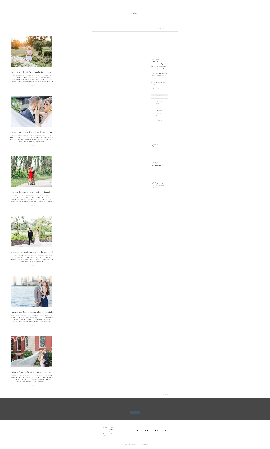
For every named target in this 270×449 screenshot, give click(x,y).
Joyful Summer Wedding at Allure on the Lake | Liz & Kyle (31, 253)
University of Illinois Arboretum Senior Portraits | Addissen (32, 73)
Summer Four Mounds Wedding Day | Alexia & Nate (32, 132)
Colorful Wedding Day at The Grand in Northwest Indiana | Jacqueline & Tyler (31, 373)
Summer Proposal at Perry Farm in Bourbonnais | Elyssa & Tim (31, 193)
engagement (31, 189)
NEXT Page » (166, 394)
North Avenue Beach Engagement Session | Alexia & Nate (32, 313)
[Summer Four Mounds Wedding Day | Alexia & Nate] (31, 111)
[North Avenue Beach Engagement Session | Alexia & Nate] (31, 291)
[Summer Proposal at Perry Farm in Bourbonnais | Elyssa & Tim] (31, 171)
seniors (32, 69)
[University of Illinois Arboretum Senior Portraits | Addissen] (31, 51)
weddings (31, 129)
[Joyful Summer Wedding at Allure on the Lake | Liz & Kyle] (31, 231)
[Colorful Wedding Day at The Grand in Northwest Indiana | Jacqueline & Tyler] (31, 351)
